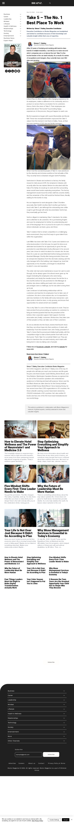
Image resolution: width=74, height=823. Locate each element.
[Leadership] (20, 19)
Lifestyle (7, 24)
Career (6, 16)
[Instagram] (6, 71)
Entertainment (9, 36)
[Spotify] (18, 71)
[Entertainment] (20, 36)
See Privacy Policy (37, 821)
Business (7, 14)
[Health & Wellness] (20, 26)
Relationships (8, 28)
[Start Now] (20, 452)
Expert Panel (8, 40)
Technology (7, 31)
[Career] (20, 16)
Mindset (6, 21)
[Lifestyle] (20, 24)
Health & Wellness (10, 26)
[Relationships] (20, 28)
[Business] (20, 14)
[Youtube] (15, 71)
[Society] (20, 33)
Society (6, 33)
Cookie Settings (54, 820)
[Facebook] (9, 71)
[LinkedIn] (12, 71)
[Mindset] (20, 21)
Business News (9, 38)
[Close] (72, 819)
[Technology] (20, 31)
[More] (64, 644)
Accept (66, 820)
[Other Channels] (64, 648)
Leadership (7, 19)
